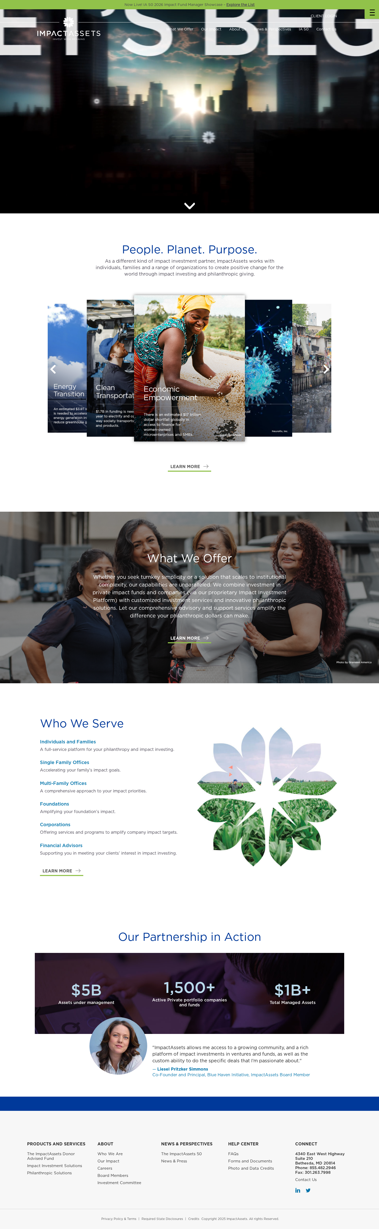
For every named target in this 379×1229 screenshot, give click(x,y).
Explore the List (240, 5)
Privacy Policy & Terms (118, 1219)
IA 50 (304, 29)
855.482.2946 (323, 1168)
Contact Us (326, 29)
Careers (104, 1168)
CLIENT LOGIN (324, 16)
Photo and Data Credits (251, 1168)
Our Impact (211, 29)
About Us (237, 29)
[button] (326, 369)
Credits (193, 1219)
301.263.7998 (318, 1172)
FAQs (233, 1154)
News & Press (174, 1161)
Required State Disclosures (162, 1219)
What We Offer (179, 29)
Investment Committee (119, 1182)
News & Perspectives (272, 29)
